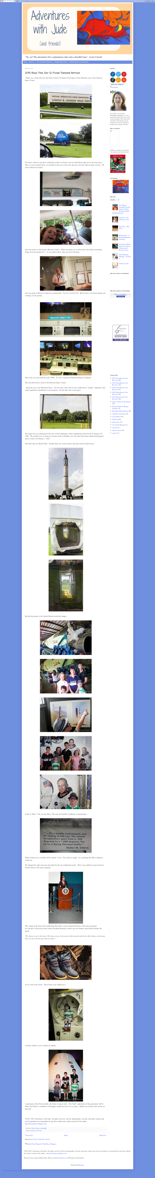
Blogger (81, 1165)
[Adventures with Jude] (121, 192)
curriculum (116, 416)
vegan (114, 433)
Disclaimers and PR (64, 1158)
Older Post (102, 1135)
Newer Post (29, 1135)
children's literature (118, 414)
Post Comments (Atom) (42, 1139)
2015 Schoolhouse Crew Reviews (78, 62)
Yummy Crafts (124, 263)
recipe (114, 427)
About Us (31, 62)
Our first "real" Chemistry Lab (124, 218)
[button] (114, 146)
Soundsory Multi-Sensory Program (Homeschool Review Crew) (125, 247)
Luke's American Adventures (44, 62)
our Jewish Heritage (118, 425)
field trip (115, 419)
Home (25, 62)
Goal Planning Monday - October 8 (125, 256)
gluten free (115, 422)
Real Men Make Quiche (60, 62)
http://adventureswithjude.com (36, 1124)
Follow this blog (121, 296)
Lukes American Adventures (121, 402)
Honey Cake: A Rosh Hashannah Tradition (124, 237)
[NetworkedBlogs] (121, 295)
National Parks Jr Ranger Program (120, 407)
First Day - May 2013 (124, 227)
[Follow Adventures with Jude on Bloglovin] (117, 85)
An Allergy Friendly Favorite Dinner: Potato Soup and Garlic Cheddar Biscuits (121, 209)
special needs (116, 430)
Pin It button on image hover (12, 1170)
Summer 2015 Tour (36, 1130)
